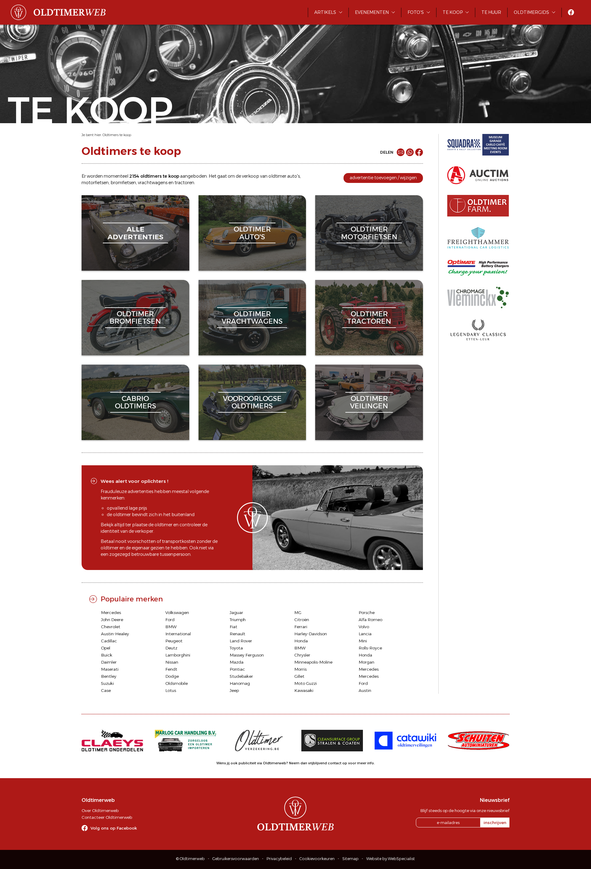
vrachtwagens (152, 182)
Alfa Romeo (370, 619)
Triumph (238, 619)
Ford (170, 619)
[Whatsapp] (410, 152)
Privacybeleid (279, 858)
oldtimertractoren (369, 317)
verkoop (250, 176)
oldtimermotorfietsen (369, 233)
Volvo (364, 626)
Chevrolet (110, 626)
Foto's (416, 12)
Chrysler (302, 655)
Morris (300, 669)
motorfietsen (95, 182)
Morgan (366, 662)
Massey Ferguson (247, 655)
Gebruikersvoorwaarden (235, 858)
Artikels (325, 12)
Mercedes (111, 612)
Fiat (233, 626)
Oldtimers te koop (117, 135)
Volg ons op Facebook (113, 828)
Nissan (171, 662)
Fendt (171, 669)
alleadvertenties (135, 233)
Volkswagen (177, 612)
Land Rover (241, 640)
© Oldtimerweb (190, 858)
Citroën (301, 619)
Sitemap (350, 858)
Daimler (109, 662)
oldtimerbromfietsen (135, 317)
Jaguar (236, 612)
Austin (365, 690)
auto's (293, 176)
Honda (301, 640)
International (178, 633)
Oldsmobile (176, 683)
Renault (237, 633)
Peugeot (174, 640)
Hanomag (240, 683)
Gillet (299, 676)
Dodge (172, 676)
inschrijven (495, 822)
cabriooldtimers (135, 402)
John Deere (112, 619)
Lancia (365, 633)
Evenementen (372, 12)
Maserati (110, 669)
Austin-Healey (115, 633)
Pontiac (237, 669)
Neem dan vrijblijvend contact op (318, 763)
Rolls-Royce (370, 647)
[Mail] (400, 152)
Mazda (236, 662)
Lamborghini (177, 655)
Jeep (234, 690)
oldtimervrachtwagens (252, 317)
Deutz (171, 647)
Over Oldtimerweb (100, 810)
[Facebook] (419, 152)
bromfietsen (123, 182)
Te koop (453, 12)
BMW (171, 626)
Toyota (236, 647)
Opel (105, 647)
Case (106, 690)
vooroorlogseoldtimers (252, 402)
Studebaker (241, 676)
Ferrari (300, 626)
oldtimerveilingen (369, 402)
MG (297, 612)
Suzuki (107, 683)
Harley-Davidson (310, 633)
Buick (106, 655)
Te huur (491, 12)
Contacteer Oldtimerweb (107, 817)
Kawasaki (303, 690)
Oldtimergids (531, 12)
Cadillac (109, 640)
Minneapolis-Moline (313, 662)
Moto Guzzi (305, 683)
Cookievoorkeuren (317, 858)
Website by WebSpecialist (390, 858)
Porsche (367, 612)
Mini (363, 640)
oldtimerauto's (252, 233)
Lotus (170, 690)
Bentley (108, 676)
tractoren (184, 182)
